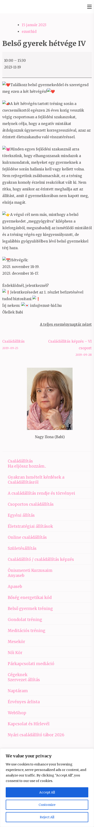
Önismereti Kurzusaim (30, 570)
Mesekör (16, 641)
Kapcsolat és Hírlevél (29, 723)
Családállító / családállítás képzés (41, 559)
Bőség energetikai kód (30, 597)
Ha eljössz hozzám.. (27, 466)
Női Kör (15, 652)
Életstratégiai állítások (30, 526)
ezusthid (29, 31)
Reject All (47, 817)
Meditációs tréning (26, 630)
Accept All (47, 792)
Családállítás (13, 344)
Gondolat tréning (25, 619)
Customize (47, 805)
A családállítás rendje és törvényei (41, 493)
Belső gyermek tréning (30, 608)
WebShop (17, 712)
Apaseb (15, 586)
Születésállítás (22, 548)
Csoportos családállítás (31, 504)
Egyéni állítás (21, 515)
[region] (47, 787)
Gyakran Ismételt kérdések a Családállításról (36, 480)
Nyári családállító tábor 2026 (36, 734)
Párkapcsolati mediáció (31, 663)
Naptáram (18, 690)
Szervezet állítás (24, 679)
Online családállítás (27, 537)
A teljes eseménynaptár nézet (66, 324)
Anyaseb (16, 575)
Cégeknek (17, 674)
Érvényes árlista (24, 701)
